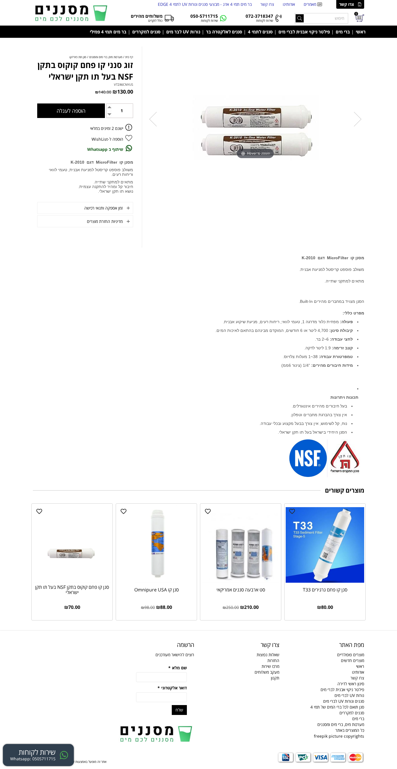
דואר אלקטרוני (172, 688)
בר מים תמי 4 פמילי (108, 32)
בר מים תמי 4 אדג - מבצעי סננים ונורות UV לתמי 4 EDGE (205, 4)
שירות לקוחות (264, 20)
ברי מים (343, 32)
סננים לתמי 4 (260, 32)
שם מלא (177, 667)
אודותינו (289, 4)
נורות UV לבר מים (183, 32)
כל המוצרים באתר (349, 730)
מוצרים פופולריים (350, 654)
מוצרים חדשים (352, 660)
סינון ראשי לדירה (350, 683)
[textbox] (156, 645)
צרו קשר (346, 4)
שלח (179, 710)
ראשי (361, 32)
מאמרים (310, 4)
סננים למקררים (146, 32)
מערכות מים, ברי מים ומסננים (340, 724)
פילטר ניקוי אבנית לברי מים (304, 32)
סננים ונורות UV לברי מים (343, 701)
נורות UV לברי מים (349, 695)
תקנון (275, 678)
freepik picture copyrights (339, 736)
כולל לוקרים (155, 20)
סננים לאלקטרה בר (224, 32)
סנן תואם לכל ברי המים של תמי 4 (337, 707)
